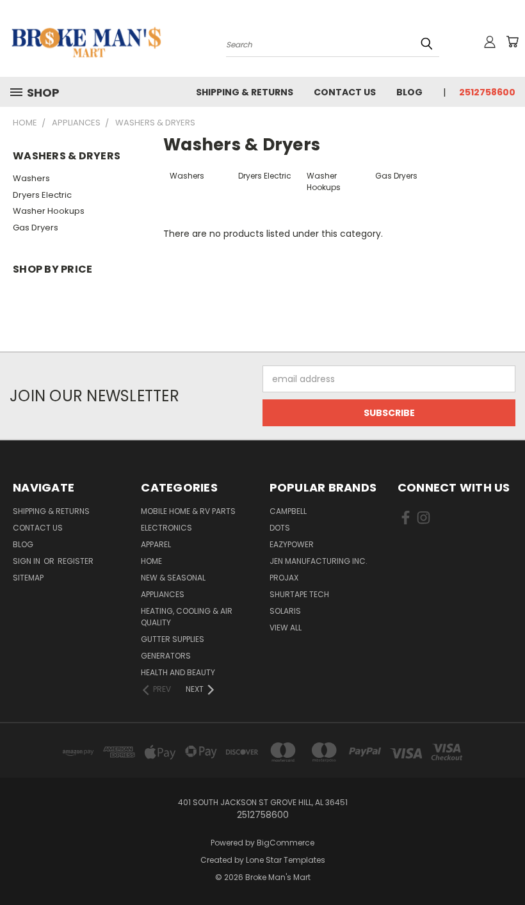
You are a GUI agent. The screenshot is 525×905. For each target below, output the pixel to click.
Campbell (288, 511)
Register (75, 561)
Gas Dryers (35, 227)
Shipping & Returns (244, 92)
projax (284, 577)
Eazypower (292, 544)
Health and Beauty (178, 672)
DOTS (280, 527)
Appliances (162, 594)
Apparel (156, 544)
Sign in (27, 561)
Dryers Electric (42, 195)
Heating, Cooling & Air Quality (186, 616)
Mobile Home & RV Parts (188, 511)
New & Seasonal (173, 577)
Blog (409, 92)
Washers (31, 178)
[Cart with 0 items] (512, 41)
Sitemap (28, 577)
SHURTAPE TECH (299, 594)
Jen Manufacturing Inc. (319, 561)
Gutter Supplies (172, 639)
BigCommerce (285, 842)
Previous (505, 865)
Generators (166, 655)
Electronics (166, 527)
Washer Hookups (49, 211)
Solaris (285, 610)
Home (151, 561)
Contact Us (345, 92)
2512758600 (487, 92)
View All (286, 627)
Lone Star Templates (285, 859)
